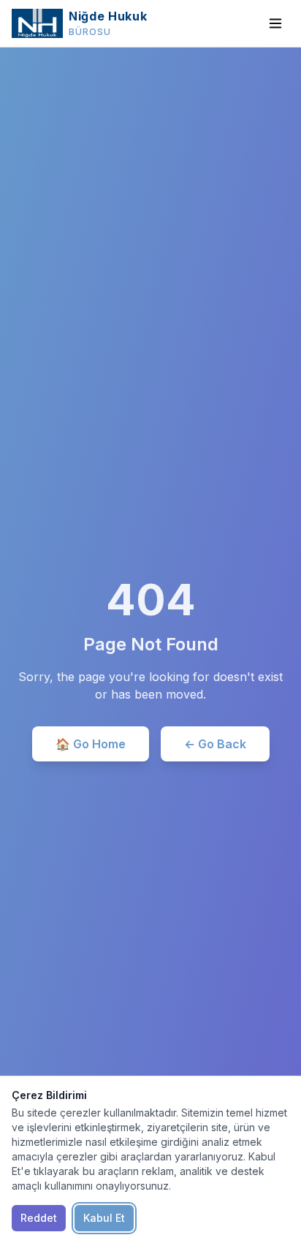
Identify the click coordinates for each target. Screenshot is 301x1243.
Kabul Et (104, 1218)
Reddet (38, 1218)
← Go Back (215, 744)
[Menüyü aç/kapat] (275, 23)
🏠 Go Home (91, 744)
